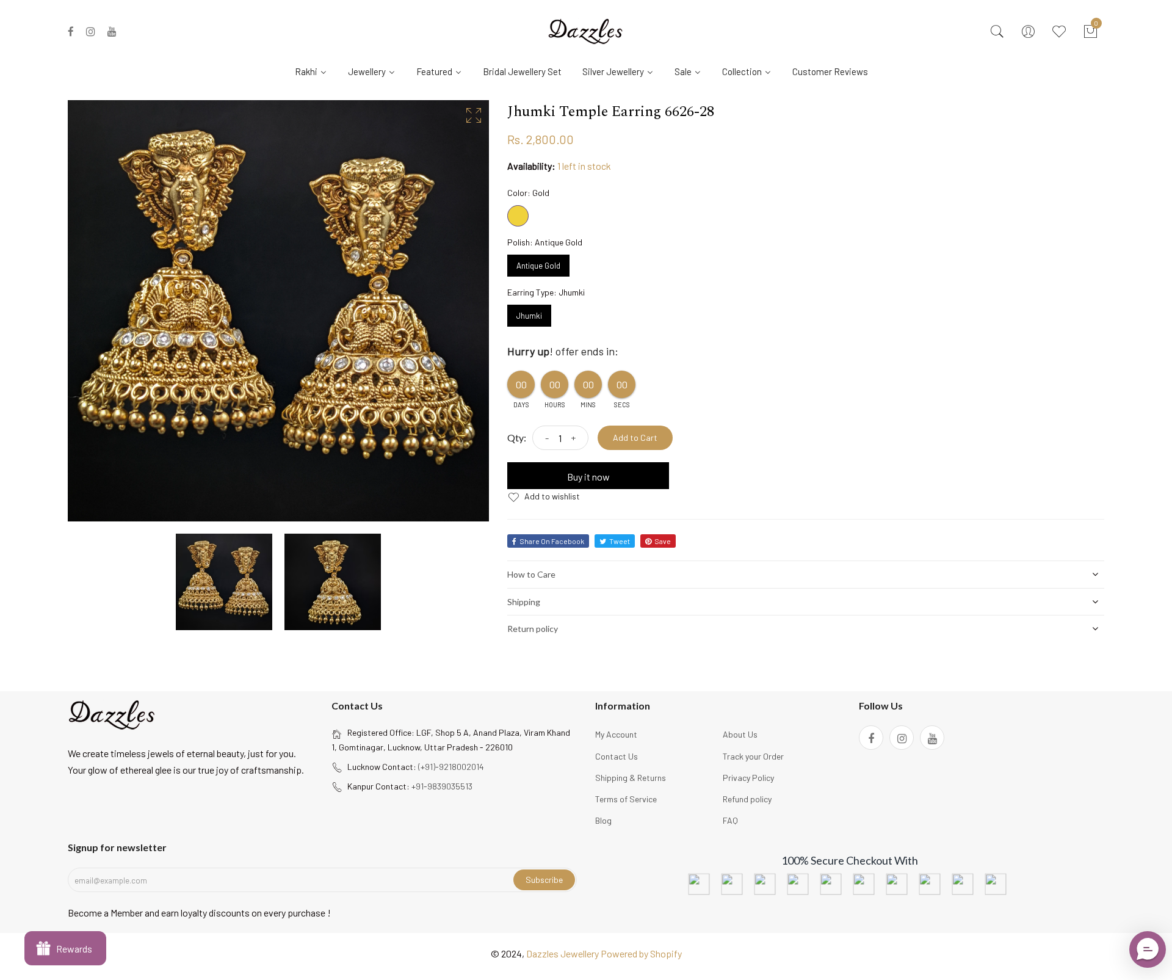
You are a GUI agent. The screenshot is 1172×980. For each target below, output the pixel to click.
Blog (603, 820)
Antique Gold (538, 262)
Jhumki (529, 313)
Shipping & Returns (630, 777)
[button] (1147, 949)
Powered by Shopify (641, 953)
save (662, 541)
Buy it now (588, 476)
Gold (518, 216)
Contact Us (616, 756)
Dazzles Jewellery (563, 953)
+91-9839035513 (441, 786)
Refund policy (747, 799)
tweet (619, 541)
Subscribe (544, 879)
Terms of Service (626, 799)
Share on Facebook (551, 541)
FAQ (730, 820)
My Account (616, 734)
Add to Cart (635, 437)
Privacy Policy (748, 777)
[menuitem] (316, 71)
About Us (740, 734)
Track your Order (753, 756)
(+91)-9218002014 (451, 766)
